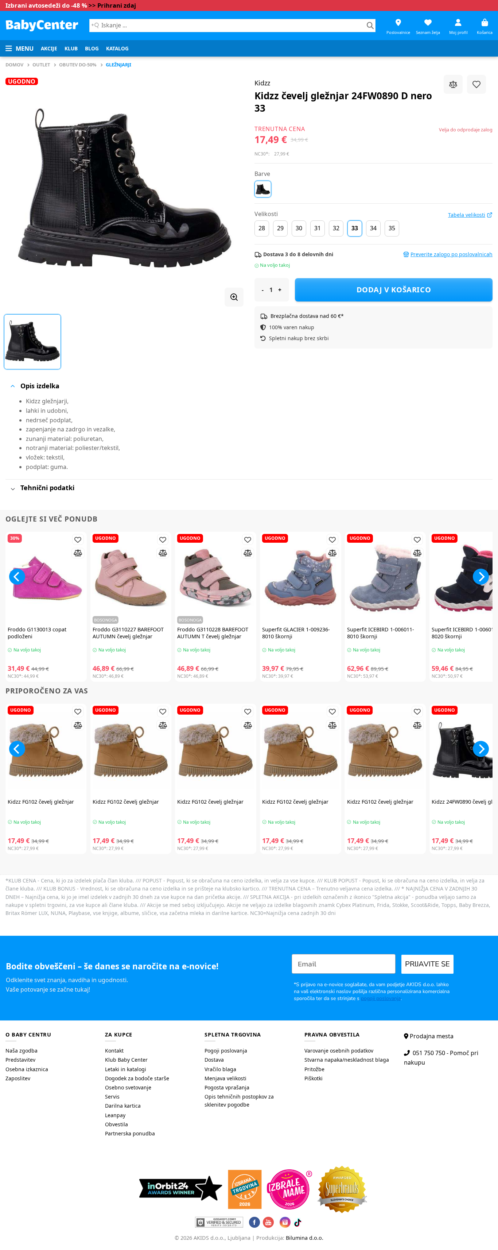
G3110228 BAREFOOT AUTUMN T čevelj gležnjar (212, 633)
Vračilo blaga (220, 1069)
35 (392, 228)
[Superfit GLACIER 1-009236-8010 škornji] (300, 578)
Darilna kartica (123, 1105)
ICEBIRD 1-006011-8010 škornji (380, 633)
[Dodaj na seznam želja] (476, 84)
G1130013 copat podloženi (37, 633)
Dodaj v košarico (394, 290)
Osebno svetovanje (128, 1087)
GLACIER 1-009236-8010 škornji (296, 633)
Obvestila (116, 1124)
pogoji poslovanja (381, 998)
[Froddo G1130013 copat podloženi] (46, 578)
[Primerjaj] (453, 84)
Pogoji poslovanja (226, 1050)
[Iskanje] (370, 25)
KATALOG (117, 48)
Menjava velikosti (225, 1078)
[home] (41, 25)
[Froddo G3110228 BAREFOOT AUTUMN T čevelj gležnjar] (215, 578)
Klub (71, 48)
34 (373, 228)
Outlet (41, 64)
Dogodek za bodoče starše (137, 1078)
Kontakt (114, 1050)
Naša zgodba (21, 1050)
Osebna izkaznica (26, 1069)
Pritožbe (314, 1069)
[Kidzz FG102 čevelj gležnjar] (46, 750)
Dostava (214, 1059)
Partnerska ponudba (130, 1133)
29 (280, 228)
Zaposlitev (17, 1078)
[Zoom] (234, 297)
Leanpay (115, 1115)
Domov (14, 64)
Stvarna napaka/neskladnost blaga (346, 1059)
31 (317, 228)
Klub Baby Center (126, 1059)
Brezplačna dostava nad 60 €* (307, 315)
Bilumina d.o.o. (304, 1237)
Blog (92, 48)
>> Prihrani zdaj (112, 5)
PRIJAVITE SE (427, 964)
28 (261, 228)
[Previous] (17, 577)
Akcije (49, 48)
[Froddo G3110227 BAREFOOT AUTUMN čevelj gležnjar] (131, 578)
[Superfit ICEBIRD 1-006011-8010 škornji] (385, 578)
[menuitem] (49, 48)
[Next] (481, 577)
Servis (112, 1096)
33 (354, 228)
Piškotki (313, 1078)
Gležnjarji (118, 64)
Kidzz (262, 82)
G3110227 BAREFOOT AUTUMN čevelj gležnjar (128, 633)
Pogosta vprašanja (227, 1087)
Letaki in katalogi (125, 1069)
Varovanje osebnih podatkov (338, 1050)
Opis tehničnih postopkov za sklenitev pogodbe (239, 1100)
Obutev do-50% (78, 64)
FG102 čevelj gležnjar (41, 802)
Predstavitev (20, 1059)
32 (336, 228)
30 (299, 228)
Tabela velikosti (466, 215)
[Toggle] (12, 386)
